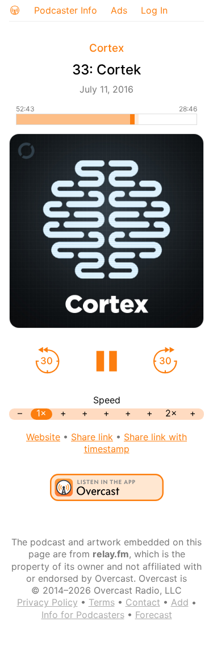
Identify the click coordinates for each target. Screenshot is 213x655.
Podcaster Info (65, 10)
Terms (102, 602)
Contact (143, 602)
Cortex (106, 48)
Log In (154, 10)
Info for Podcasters (82, 614)
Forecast (153, 614)
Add (180, 602)
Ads (119, 10)
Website (43, 437)
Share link (92, 437)
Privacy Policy (47, 602)
